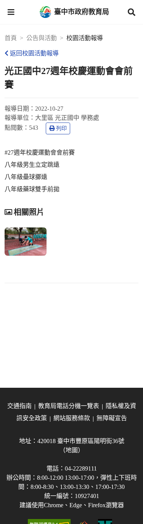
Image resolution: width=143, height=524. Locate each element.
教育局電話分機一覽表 (68, 406)
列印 (61, 128)
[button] (11, 12)
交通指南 (19, 406)
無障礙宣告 (111, 418)
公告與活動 (41, 38)
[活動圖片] (26, 241)
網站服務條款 (71, 418)
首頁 (11, 38)
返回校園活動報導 (34, 53)
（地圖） (71, 450)
